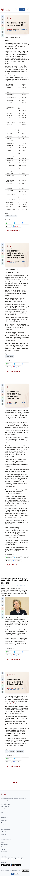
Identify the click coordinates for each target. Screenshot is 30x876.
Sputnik (12, 703)
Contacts (3, 827)
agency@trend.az (4, 807)
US (6, 751)
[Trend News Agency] (5, 794)
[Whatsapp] (2, 858)
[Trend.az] (5, 10)
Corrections (3, 831)
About (2, 822)
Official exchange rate (11, 215)
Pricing (2, 837)
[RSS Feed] (21, 858)
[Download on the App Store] (5, 865)
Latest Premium (4, 817)
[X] (9, 858)
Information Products (6, 839)
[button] (2, 16)
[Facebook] (5, 858)
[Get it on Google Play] (16, 865)
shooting (12, 751)
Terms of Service (5, 844)
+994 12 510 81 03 (5, 806)
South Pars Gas (9, 356)
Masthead (3, 824)
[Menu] (27, 9)
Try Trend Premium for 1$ (14, 230)
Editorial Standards (5, 829)
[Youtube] (12, 858)
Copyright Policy (5, 849)
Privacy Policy (4, 846)
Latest (2, 815)
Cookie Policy (4, 851)
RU (17, 873)
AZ (15, 873)
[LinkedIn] (18, 858)
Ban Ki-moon (20, 751)
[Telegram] (15, 858)
